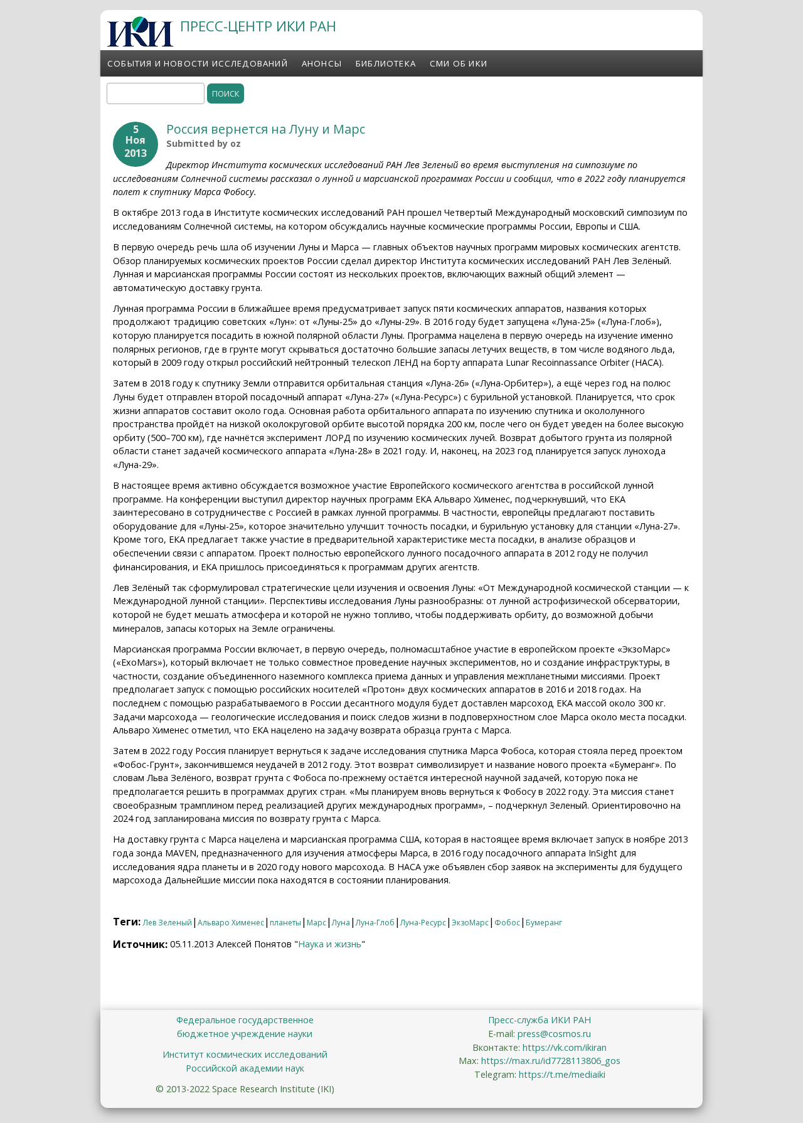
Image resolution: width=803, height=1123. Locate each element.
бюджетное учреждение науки (244, 1034)
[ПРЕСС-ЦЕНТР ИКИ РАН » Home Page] (140, 43)
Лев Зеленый (167, 922)
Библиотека (386, 63)
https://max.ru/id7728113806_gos (550, 1061)
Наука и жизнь (329, 944)
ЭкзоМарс (470, 922)
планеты (285, 922)
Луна (341, 922)
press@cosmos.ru (554, 1034)
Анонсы (322, 63)
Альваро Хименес (231, 922)
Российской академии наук (245, 1068)
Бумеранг (544, 922)
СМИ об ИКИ (458, 63)
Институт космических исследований (244, 1054)
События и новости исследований (197, 63)
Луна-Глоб (375, 922)
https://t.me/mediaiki (562, 1074)
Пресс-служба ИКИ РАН (539, 1020)
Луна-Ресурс (423, 922)
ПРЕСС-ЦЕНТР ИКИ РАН (258, 26)
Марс (316, 922)
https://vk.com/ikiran (565, 1047)
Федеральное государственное (245, 1020)
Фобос (507, 922)
